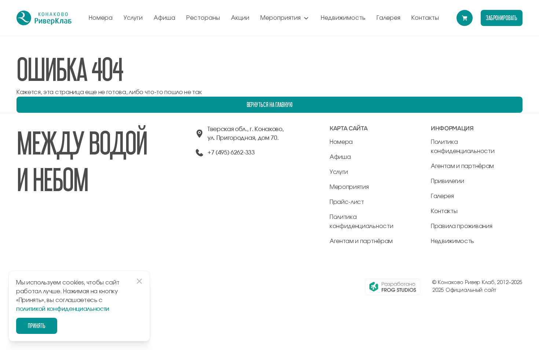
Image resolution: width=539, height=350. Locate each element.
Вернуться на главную (270, 104)
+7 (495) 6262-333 (231, 153)
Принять (36, 325)
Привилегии (447, 181)
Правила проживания (461, 226)
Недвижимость (343, 18)
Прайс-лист (347, 202)
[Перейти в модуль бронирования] (464, 18)
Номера (101, 18)
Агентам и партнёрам (361, 241)
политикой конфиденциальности (62, 309)
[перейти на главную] (44, 18)
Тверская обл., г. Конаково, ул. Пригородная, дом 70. (245, 133)
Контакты (425, 18)
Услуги (133, 18)
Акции (240, 18)
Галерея (388, 18)
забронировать (501, 17)
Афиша (164, 18)
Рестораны (203, 18)
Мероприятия (280, 18)
